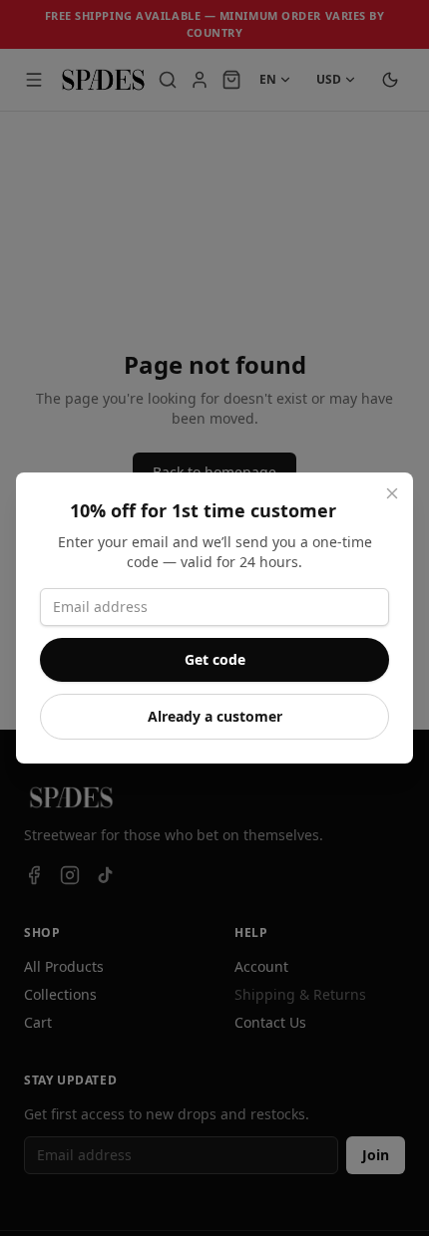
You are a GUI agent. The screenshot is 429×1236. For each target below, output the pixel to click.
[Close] (392, 493)
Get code (215, 659)
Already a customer (215, 716)
